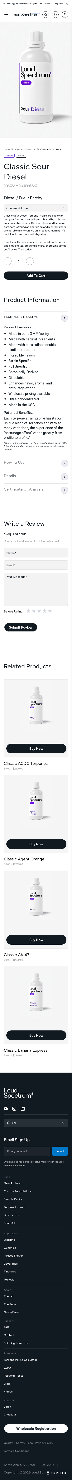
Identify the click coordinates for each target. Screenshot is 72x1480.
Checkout (10, 1414)
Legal (29, 1443)
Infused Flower (13, 1255)
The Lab (9, 1296)
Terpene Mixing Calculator (20, 1359)
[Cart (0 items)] (55, 14)
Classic (28, 149)
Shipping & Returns (16, 1343)
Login (7, 1406)
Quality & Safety (14, 1443)
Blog (7, 1383)
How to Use (14, 462)
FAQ (6, 1327)
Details (10, 475)
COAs (7, 1368)
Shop (17, 149)
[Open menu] (6, 14)
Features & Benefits (21, 317)
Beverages (11, 1263)
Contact (9, 1335)
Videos (8, 1391)
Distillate (9, 1239)
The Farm (10, 1304)
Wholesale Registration (36, 1428)
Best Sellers (11, 1215)
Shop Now (58, 3)
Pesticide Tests (13, 1375)
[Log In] (65, 14)
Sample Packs (13, 1199)
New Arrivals (12, 1183)
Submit (60, 1151)
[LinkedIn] (23, 1109)
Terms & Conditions (16, 1451)
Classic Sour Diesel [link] (50, 149)
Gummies (10, 1247)
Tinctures (10, 1271)
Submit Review (20, 627)
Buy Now (36, 748)
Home (7, 149)
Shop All (9, 1223)
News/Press (11, 1312)
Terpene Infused (14, 1207)
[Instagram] (14, 1109)
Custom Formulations (17, 1191)
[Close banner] (66, 4)
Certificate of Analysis (23, 489)
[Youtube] (6, 1109)
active (21, 155)
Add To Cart (36, 275)
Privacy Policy (44, 1443)
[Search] (45, 14)
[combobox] (36, 207)
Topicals (9, 1279)
